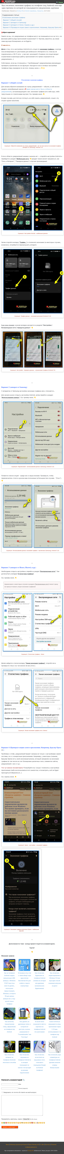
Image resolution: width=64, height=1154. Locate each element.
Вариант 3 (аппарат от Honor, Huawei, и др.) (18, 25)
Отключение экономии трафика (13, 17)
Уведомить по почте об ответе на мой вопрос (19, 1092)
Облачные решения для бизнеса (19, 1144)
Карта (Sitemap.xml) (34, 1144)
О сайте (42, 1144)
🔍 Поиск (59, 2)
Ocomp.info (31, 1150)
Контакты (47, 1144)
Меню (7, 1144)
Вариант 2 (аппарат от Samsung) (14, 22)
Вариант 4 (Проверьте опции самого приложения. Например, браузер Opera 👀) (32, 27)
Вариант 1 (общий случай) (12, 20)
